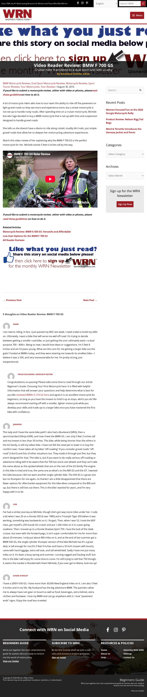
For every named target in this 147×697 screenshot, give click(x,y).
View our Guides (11, 661)
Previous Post (12, 300)
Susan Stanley (20, 575)
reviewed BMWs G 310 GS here (32, 394)
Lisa (15, 504)
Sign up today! (59, 657)
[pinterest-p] (87, 3)
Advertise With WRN (133, 650)
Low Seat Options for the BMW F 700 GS (25, 236)
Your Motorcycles (30, 86)
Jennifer (17, 424)
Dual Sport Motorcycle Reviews (48, 83)
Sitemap (127, 653)
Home (104, 650)
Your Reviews (48, 86)
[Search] (143, 3)
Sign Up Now (125, 204)
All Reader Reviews (13, 240)
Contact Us (128, 657)
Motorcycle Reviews (76, 83)
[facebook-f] (79, 3)
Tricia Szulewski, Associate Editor (35, 374)
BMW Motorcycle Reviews (16, 83)
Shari (16, 324)
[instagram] (83, 3)
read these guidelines (15, 218)
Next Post (90, 300)
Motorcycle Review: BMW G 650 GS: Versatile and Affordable (37, 231)
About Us (105, 653)
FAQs (103, 657)
